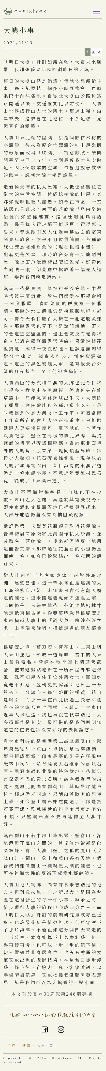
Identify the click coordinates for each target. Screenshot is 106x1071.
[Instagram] (61, 1029)
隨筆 (26, 1045)
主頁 (12, 1045)
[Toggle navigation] (95, 11)
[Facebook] (45, 1029)
